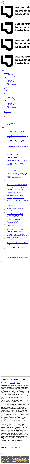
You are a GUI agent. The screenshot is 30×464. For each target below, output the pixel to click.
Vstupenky (3, 70)
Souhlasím (18, 461)
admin (18, 383)
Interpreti (12, 383)
